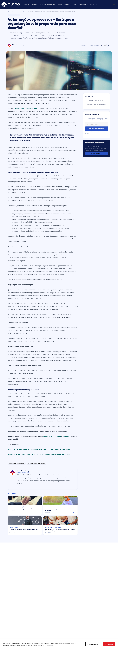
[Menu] (114, 4)
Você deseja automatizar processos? (96, 104)
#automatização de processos (36, 463)
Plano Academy (64, 4)
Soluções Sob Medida (47, 4)
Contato (93, 4)
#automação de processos (16, 463)
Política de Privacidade (45, 645)
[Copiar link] (108, 45)
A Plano (34, 4)
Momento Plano (21, 11)
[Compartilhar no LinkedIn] (101, 45)
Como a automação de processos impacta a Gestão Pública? (95, 101)
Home (26, 4)
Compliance (83, 4)
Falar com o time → (97, 153)
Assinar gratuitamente (96, 128)
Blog (74, 4)
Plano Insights (11, 11)
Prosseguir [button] (109, 644)
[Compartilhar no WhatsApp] (105, 45)
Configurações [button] (92, 644)
